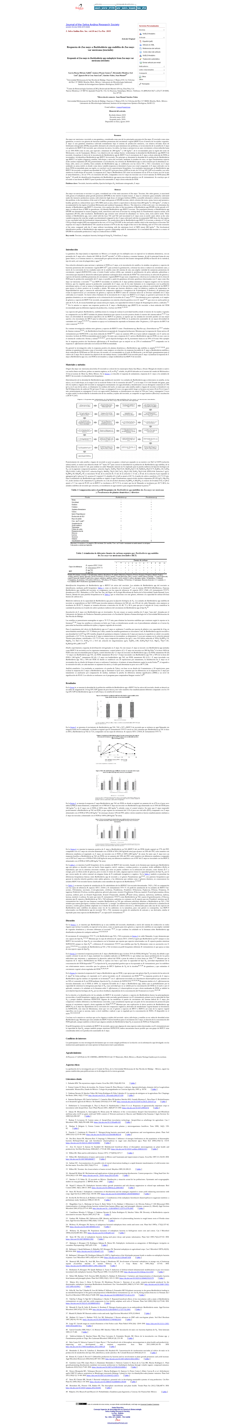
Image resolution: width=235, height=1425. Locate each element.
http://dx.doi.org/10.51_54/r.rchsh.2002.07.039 (105, 1095)
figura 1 (108, 374)
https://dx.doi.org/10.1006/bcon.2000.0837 (108, 1188)
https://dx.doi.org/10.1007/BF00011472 (85, 1227)
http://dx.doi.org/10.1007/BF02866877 (80, 1159)
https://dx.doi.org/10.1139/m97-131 (90, 1251)
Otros (144, 77)
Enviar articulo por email (152, 63)
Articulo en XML (148, 45)
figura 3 (73, 803)
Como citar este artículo (151, 52)
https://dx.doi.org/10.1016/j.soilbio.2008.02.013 (129, 1149)
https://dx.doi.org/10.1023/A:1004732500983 (83, 1143)
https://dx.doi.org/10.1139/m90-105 (107, 1122)
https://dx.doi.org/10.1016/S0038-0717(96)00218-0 (102, 1319)
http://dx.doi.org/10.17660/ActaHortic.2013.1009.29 (85, 1347)
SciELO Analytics (149, 34)
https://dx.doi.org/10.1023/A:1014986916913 (83, 1303)
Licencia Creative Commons (150, 1404)
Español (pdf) (148, 41)
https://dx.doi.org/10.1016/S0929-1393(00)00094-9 (120, 1194)
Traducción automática (151, 59)
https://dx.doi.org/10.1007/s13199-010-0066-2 (109, 1367)
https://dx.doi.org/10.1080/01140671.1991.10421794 (86, 1266)
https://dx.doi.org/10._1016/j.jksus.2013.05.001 (100, 1175)
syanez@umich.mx (123, 107)
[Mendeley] (140, 77)
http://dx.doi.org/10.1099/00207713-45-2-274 (117, 1295)
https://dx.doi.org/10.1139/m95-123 (101, 1233)
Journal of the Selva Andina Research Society (92, 24)
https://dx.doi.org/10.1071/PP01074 (135, 1108)
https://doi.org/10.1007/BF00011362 (79, 1239)
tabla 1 (72, 865)
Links (133, 1083)
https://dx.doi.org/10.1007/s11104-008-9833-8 (103, 1134)
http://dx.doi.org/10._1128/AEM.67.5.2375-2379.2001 (113, 1208)
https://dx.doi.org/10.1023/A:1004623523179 (136, 1278)
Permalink (145, 84)
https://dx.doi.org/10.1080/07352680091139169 (108, 1382)
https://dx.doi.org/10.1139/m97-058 (117, 1257)
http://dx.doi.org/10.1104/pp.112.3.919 (138, 1272)
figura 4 (73, 849)
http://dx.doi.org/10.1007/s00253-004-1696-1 (122, 1359)
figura (72, 687)
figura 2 (73, 727)
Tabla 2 (107, 594)
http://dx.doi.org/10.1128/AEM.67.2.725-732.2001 (112, 1309)
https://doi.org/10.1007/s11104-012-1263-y (103, 1375)
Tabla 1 (100, 588)
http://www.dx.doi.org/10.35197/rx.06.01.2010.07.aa (136, 1102)
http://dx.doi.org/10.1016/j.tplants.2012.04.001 (83, 1388)
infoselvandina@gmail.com (117, 1423)
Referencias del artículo (151, 48)
